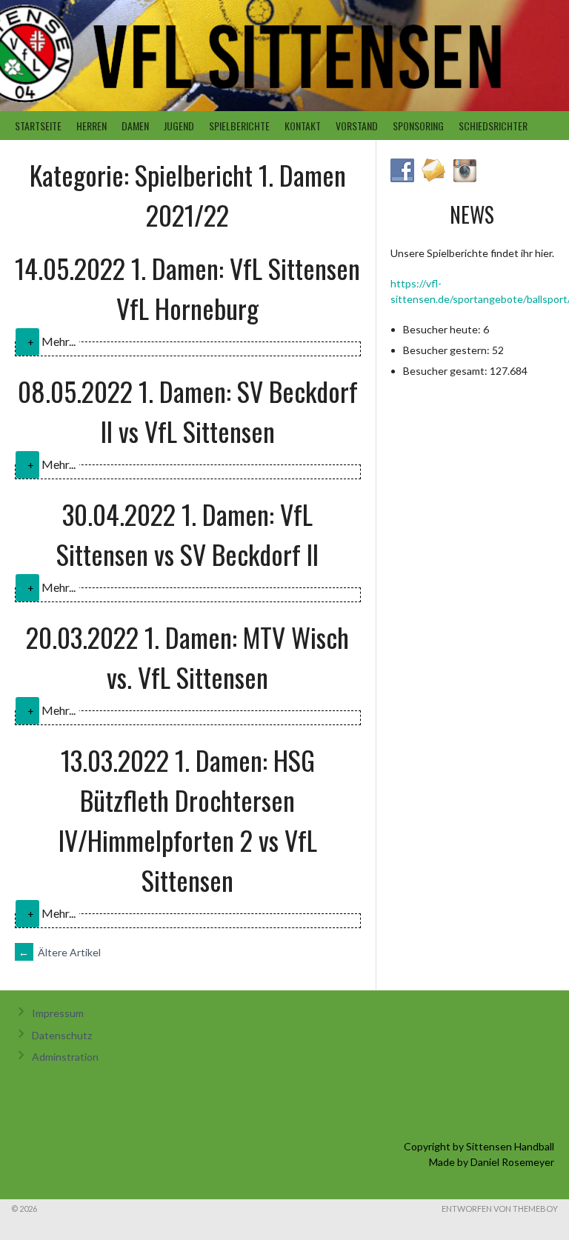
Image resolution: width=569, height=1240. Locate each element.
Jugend (179, 125)
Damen (135, 125)
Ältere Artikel (60, 952)
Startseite (38, 125)
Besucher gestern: (447, 350)
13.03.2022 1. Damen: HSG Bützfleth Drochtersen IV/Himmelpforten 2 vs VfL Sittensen (188, 819)
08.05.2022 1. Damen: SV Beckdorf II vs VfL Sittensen (188, 410)
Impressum (58, 1013)
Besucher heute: (443, 329)
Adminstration (65, 1056)
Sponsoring (418, 125)
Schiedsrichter (493, 125)
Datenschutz (62, 1035)
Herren (91, 125)
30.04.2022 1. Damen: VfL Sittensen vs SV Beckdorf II (187, 533)
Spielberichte (239, 125)
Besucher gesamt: (446, 370)
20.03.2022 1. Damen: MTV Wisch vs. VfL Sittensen (187, 656)
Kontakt (302, 125)
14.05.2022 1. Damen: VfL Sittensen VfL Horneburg (187, 287)
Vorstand (357, 125)
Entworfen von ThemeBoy (500, 1208)
